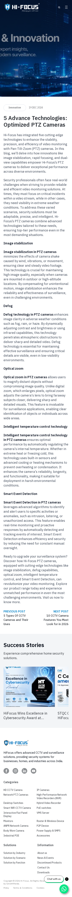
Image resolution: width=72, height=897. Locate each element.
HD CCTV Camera (13, 790)
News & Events (45, 857)
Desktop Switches (13, 803)
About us (42, 853)
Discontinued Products (49, 862)
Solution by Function (14, 862)
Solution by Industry (14, 853)
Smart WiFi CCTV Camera (17, 807)
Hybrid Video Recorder (49, 803)
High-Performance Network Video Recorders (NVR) (52, 796)
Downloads (43, 872)
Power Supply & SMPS (48, 830)
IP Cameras (43, 790)
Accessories (43, 835)
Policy (6, 887)
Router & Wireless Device (50, 821)
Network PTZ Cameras (15, 794)
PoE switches (44, 807)
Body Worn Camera (13, 830)
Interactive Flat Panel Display (15, 814)
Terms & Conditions (22, 887)
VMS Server (43, 812)
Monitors (8, 821)
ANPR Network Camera (15, 825)
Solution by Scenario (14, 857)
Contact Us (43, 867)
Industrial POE (11, 835)
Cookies (40, 887)
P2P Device (43, 825)
